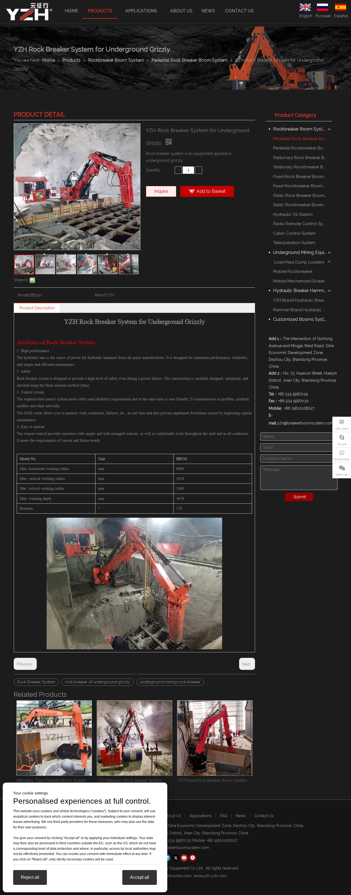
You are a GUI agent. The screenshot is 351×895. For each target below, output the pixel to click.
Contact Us (264, 816)
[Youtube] (184, 857)
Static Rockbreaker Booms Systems (302, 204)
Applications (200, 816)
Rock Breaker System (36, 682)
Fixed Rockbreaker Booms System (302, 185)
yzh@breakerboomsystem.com (181, 847)
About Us (173, 816)
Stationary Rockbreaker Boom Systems (302, 167)
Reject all (30, 877)
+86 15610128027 (222, 840)
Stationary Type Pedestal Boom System (51, 780)
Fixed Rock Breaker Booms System (302, 176)
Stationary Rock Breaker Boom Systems (302, 157)
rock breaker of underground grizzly (97, 682)
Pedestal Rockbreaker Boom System (302, 148)
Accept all (139, 877)
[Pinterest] (192, 857)
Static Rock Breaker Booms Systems (302, 195)
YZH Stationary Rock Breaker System (129, 780)
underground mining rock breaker (170, 682)
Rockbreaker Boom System (301, 129)
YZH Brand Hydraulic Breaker (301, 300)
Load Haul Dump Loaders (298, 262)
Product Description (37, 308)
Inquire (161, 191)
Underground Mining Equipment (302, 252)
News (241, 816)
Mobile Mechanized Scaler (299, 281)
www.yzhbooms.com (172, 876)
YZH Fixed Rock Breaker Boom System (212, 780)
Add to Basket (211, 191)
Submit (299, 497)
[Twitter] (175, 857)
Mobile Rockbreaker (293, 271)
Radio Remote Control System (302, 223)
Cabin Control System (294, 233)
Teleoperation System (294, 242)
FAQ (223, 816)
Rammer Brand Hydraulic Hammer (302, 309)
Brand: (100, 295)
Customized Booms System (301, 319)
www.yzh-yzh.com (210, 876)
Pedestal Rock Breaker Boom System (302, 138)
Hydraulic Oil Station (293, 214)
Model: (24, 295)
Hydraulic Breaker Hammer (300, 290)
